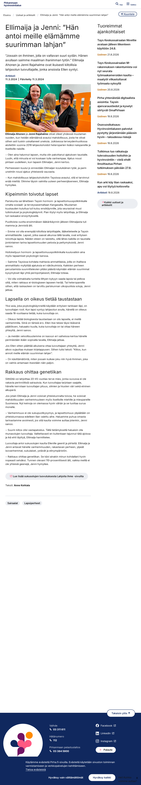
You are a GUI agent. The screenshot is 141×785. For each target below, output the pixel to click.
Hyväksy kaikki (102, 777)
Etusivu (7, 15)
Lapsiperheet (32, 503)
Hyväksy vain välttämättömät (65, 777)
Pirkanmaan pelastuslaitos (64, 749)
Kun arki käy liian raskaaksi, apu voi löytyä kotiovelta (115, 184)
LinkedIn (106, 733)
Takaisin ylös (120, 713)
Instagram (106, 741)
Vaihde (57, 727)
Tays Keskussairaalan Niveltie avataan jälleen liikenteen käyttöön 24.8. (116, 44)
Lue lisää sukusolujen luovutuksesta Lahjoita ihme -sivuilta (48, 476)
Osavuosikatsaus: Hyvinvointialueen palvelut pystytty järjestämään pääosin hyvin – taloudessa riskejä (117, 131)
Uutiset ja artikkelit (25, 15)
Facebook (106, 725)
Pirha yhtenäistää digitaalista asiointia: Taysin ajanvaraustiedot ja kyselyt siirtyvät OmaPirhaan (116, 104)
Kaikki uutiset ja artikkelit (112, 204)
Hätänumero (56, 738)
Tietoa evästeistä (36, 769)
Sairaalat (12, 503)
